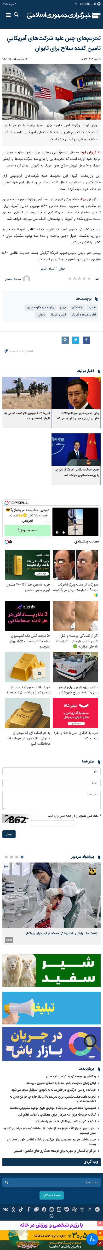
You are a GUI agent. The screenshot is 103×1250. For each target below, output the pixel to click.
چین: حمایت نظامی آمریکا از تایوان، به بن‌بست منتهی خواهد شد (77, 472)
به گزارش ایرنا (91, 152)
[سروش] (44, 1210)
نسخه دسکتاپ (52, 1195)
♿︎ (92, 1238)
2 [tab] (16, 857)
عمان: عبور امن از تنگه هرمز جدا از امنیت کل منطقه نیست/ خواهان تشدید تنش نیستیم (49, 1131)
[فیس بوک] (28, 1210)
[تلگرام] (97, 1210)
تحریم (92, 307)
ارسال (9, 834)
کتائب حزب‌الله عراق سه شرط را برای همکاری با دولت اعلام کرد (57, 1114)
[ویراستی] (36, 1210)
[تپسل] (6, 502)
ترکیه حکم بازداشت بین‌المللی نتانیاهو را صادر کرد (65, 1121)
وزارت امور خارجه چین (40, 307)
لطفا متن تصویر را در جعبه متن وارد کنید (74, 816)
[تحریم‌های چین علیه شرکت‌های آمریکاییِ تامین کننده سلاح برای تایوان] (51, 92)
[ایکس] (89, 1210)
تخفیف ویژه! (27, 530)
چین (63, 307)
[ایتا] (51, 1210)
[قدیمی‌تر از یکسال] (76, 393)
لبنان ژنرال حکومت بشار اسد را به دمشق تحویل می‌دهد (61, 1083)
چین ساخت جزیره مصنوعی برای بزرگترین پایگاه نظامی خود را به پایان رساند (51, 1142)
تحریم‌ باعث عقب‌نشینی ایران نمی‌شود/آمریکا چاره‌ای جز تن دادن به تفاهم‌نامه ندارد (53, 1099)
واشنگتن (77, 307)
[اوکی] (13, 1210)
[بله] (66, 1210)
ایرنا (59, 15)
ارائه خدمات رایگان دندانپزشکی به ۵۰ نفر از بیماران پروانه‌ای (61, 933)
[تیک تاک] (21, 1210)
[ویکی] (6, 1210)
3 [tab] (11, 857)
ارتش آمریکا (58, 314)
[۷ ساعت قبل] (51, 895)
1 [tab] (22, 857)
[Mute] (64, 532)
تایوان (41, 314)
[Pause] (57, 532)
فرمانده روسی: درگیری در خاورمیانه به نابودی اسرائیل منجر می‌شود (53, 1090)
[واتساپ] (51, 1217)
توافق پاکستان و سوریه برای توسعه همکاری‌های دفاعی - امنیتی (54, 1151)
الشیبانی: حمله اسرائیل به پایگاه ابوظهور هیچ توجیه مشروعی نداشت (53, 1108)
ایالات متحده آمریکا (84, 314)
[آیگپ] (59, 1210)
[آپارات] (74, 1210)
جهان (62, 268)
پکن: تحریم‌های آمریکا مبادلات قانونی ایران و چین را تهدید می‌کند (77, 416)
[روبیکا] (82, 1210)
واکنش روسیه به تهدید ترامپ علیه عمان (71, 1076)
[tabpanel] (51, 904)
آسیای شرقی (47, 268)
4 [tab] (6, 857)
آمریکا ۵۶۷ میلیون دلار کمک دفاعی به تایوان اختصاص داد (27, 416)
